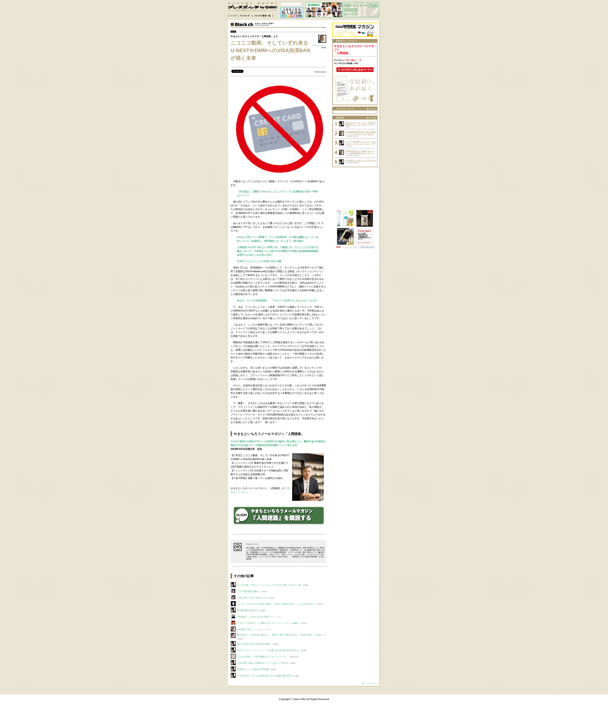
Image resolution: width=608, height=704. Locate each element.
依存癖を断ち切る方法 (247, 610)
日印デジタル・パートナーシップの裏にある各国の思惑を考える (268, 650)
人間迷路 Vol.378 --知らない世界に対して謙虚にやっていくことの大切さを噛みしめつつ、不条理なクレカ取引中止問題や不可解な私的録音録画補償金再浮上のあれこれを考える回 (278, 251)
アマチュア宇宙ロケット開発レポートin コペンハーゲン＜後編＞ (268, 623)
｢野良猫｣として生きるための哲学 (253, 616)
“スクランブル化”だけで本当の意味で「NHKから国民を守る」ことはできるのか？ (276, 604)
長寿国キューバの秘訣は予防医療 (253, 669)
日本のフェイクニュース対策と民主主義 (259, 261)
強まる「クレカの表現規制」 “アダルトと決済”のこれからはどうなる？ (277, 300)
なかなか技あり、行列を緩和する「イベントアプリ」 (262, 656)
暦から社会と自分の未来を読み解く (254, 644)
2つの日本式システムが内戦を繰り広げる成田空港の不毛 (264, 675)
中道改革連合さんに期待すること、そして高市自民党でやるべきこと (360, 152)
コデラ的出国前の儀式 (247, 591)
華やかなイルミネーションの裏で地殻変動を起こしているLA (360, 123)
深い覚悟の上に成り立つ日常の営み (360, 160)
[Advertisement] (355, 188)
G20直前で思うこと (246, 629)
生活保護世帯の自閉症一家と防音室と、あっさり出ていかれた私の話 (360, 133)
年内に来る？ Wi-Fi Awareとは (251, 597)
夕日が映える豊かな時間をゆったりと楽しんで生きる (262, 663)
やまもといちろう (319, 45)
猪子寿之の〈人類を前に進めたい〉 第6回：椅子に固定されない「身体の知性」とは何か (279, 634)
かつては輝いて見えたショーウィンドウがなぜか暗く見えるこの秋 (269, 585)
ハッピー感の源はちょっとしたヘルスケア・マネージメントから (360, 142)
